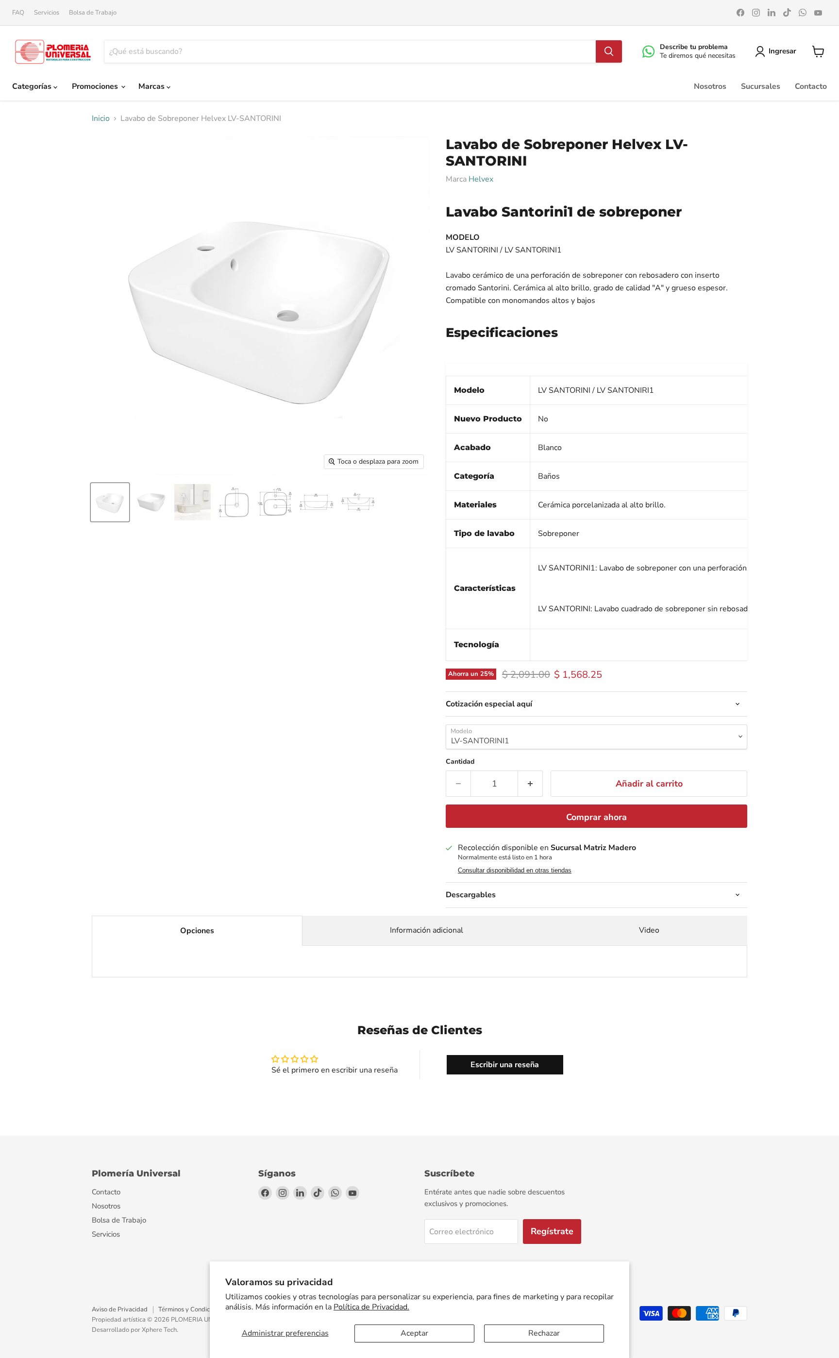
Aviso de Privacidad (120, 1309)
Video (649, 930)
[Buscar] (609, 51)
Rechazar (544, 1333)
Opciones (197, 930)
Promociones (96, 86)
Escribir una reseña (504, 1064)
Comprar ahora (596, 817)
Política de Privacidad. (371, 1307)
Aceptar (414, 1333)
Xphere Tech (159, 1329)
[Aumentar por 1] (530, 784)
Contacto (811, 86)
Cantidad (460, 762)
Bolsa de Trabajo (93, 13)
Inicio (101, 118)
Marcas (152, 86)
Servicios (46, 13)
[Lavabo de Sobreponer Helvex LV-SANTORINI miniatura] (110, 502)
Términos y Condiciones (191, 1309)
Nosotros (710, 86)
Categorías (32, 86)
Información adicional (426, 930)
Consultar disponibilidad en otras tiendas (514, 870)
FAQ (18, 13)
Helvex (481, 179)
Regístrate (552, 1231)
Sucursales (760, 86)
